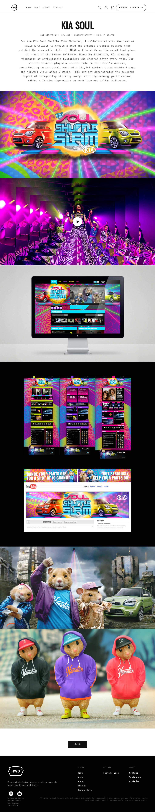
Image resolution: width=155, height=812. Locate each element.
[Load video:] (77, 221)
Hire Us (82, 786)
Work (80, 777)
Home (80, 773)
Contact (133, 773)
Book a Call (85, 790)
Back (77, 744)
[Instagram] (11, 793)
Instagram (135, 777)
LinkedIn (134, 781)
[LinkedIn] (19, 793)
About (81, 781)
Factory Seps (111, 773)
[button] (99, 7)
